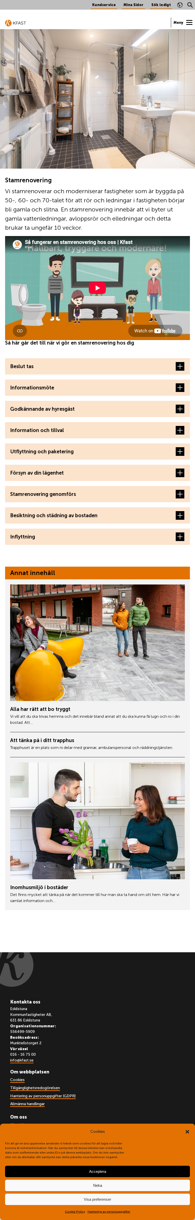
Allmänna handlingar (27, 1104)
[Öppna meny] (183, 22)
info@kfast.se (22, 1060)
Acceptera (97, 1171)
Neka (97, 1185)
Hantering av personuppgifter (109, 1211)
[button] (187, 1131)
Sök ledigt (161, 5)
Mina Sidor (133, 5)
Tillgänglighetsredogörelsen (35, 1088)
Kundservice (104, 5)
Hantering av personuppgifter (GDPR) (43, 1096)
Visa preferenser (97, 1199)
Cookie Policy (75, 1211)
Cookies (17, 1080)
